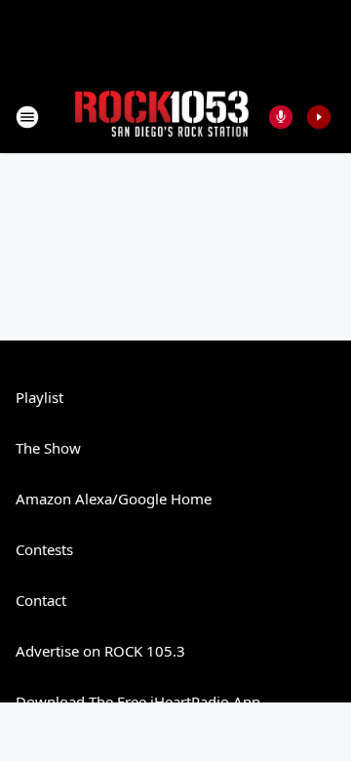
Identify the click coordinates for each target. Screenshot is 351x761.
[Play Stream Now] (319, 117)
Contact (41, 600)
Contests (44, 549)
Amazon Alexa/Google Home (114, 498)
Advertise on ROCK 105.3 (100, 651)
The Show (48, 448)
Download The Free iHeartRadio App (138, 701)
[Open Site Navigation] (27, 117)
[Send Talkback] (280, 117)
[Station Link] (162, 116)
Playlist (39, 397)
